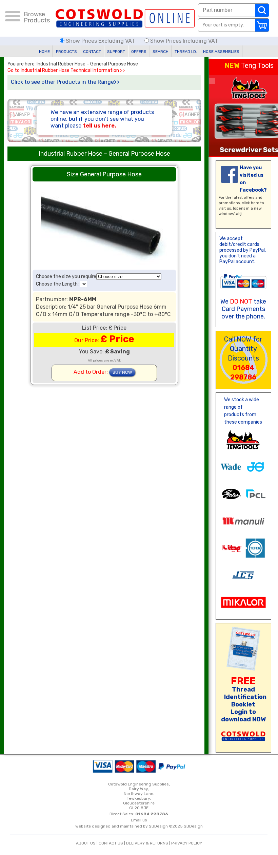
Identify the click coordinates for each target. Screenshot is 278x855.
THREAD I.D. (186, 51)
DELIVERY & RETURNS (147, 843)
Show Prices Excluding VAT (100, 41)
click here (250, 203)
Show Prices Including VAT (183, 41)
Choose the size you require (66, 276)
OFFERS (138, 51)
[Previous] (212, 81)
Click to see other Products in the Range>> (65, 82)
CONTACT (92, 51)
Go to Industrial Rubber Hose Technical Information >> (66, 70)
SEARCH (160, 51)
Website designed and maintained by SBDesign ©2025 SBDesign (139, 826)
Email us (139, 820)
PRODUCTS (66, 51)
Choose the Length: (58, 284)
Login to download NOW (243, 715)
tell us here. (99, 125)
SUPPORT (116, 51)
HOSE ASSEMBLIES (221, 51)
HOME (44, 51)
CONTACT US (111, 843)
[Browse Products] (12, 17)
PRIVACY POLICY (186, 843)
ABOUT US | (87, 843)
